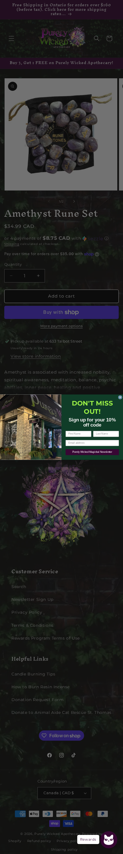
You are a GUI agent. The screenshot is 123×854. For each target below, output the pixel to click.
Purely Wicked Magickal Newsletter (92, 451)
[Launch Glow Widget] (108, 839)
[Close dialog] (120, 397)
